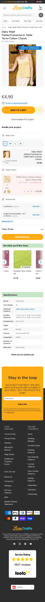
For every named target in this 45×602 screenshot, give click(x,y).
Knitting (27, 21)
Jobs (6, 497)
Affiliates (7, 485)
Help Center (9, 454)
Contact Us (8, 481)
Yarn (5, 21)
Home (4, 27)
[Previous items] (4, 262)
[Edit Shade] (7, 191)
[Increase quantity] (31, 191)
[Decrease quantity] (24, 191)
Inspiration (32, 485)
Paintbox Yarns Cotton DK (22, 272)
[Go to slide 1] (21, 89)
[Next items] (40, 262)
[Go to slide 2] (24, 89)
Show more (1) (7, 221)
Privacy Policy (10, 412)
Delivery (7, 443)
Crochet (39, 21)
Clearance (32, 489)
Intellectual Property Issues (8, 461)
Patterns (15, 21)
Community (32, 494)
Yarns (30, 434)
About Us (8, 477)
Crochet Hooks (34, 445)
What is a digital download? (16, 103)
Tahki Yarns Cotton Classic (25, 309)
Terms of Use (10, 434)
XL (21, 143)
